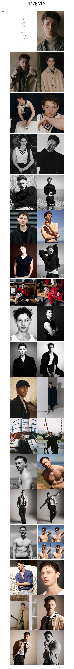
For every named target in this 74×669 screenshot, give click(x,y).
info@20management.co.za (59, 667)
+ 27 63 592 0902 (41, 667)
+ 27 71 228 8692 (52, 667)
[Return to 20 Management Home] (37, 4)
